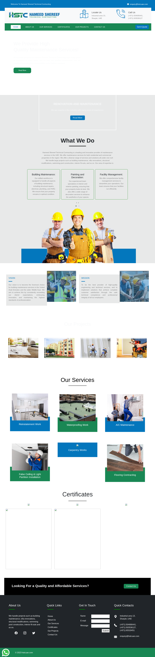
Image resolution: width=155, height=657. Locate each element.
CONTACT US (99, 27)
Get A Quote (142, 27)
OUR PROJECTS (82, 27)
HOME (15, 27)
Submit (106, 631)
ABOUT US (29, 27)
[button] (76, 206)
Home (50, 616)
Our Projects (53, 631)
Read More (22, 70)
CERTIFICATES (64, 27)
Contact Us (131, 586)
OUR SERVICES (45, 27)
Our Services (53, 623)
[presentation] (76, 202)
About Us (52, 620)
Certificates (52, 627)
